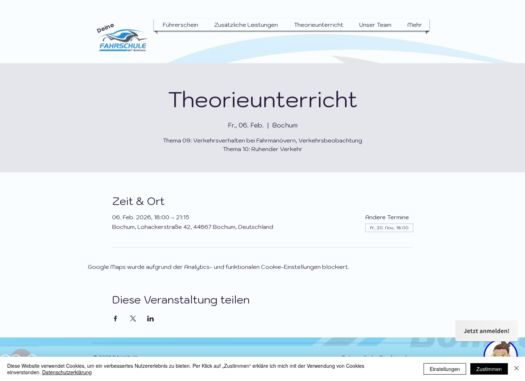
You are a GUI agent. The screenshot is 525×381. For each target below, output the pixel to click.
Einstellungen (445, 368)
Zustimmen (489, 368)
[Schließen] (516, 368)
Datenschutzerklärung (67, 372)
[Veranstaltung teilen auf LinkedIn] (150, 318)
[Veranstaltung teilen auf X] (133, 318)
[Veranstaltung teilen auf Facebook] (115, 318)
